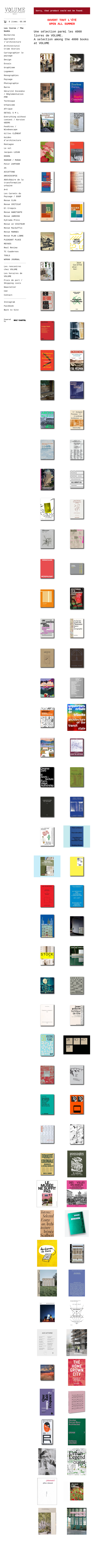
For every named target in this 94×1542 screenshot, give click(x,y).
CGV (6, 291)
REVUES (7, 244)
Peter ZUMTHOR (12, 164)
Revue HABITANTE (13, 212)
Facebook (9, 306)
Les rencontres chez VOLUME (12, 268)
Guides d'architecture (12, 139)
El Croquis (10, 208)
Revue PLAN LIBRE (14, 236)
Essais (7, 64)
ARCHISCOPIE (10, 176)
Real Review (10, 248)
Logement (9, 71)
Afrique (8, 109)
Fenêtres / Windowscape (10, 128)
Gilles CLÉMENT (12, 133)
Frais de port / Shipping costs (13, 281)
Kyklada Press (12, 220)
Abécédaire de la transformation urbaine (14, 183)
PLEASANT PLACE (12, 240)
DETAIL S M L (11, 113)
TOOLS (7, 256)
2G (5, 168)
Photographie (11, 83)
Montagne (9, 144)
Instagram (9, 302)
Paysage (8, 79)
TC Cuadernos (11, 252)
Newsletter (10, 287)
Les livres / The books (14, 29)
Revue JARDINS (12, 216)
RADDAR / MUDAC (12, 160)
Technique (9, 101)
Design (7, 60)
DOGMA (7, 156)
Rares (7, 87)
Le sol (7, 148)
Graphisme (9, 68)
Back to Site (11, 310)
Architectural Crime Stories (12, 47)
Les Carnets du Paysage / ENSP (12, 195)
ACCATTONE (9, 172)
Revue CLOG (10, 200)
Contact (8, 295)
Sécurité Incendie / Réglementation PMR (14, 94)
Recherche (9, 35)
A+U (6, 190)
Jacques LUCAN (12, 152)
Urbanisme (9, 105)
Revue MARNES (11, 232)
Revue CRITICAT (12, 204)
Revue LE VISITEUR (14, 224)
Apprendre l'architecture (12, 40)
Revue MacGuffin (13, 228)
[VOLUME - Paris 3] (15, 11)
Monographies (11, 75)
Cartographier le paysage (14, 54)
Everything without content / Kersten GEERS (15, 120)
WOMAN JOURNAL (12, 259)
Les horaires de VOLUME (13, 275)
